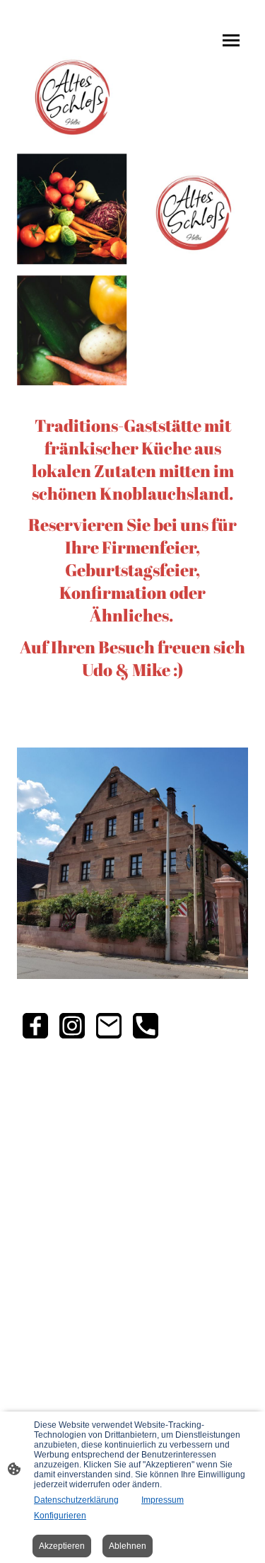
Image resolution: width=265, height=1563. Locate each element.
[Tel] (145, 1025)
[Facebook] (35, 1025)
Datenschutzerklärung (76, 1500)
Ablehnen (127, 1546)
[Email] (109, 1025)
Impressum (162, 1500)
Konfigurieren (60, 1516)
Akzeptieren (62, 1546)
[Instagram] (72, 1025)
